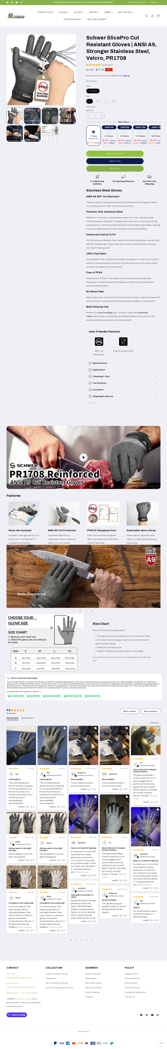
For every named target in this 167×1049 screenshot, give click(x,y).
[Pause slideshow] (92, 611)
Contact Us (130, 997)
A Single (93, 91)
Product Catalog (92, 974)
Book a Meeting (92, 992)
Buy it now (115, 169)
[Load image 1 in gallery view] (15, 116)
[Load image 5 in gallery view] (15, 133)
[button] (147, 16)
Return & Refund (132, 978)
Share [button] (94, 403)
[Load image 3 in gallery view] (50, 116)
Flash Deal (51, 978)
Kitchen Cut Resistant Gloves (59, 988)
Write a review (129, 711)
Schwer (86, 1031)
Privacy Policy (131, 983)
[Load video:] (83, 457)
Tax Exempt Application (135, 992)
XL (115, 102)
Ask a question (150, 711)
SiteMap (89, 997)
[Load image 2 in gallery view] (32, 116)
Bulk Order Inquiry (93, 983)
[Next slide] (86, 611)
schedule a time (23, 999)
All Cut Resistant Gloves (57, 983)
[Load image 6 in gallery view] (32, 133)
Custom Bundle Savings (57, 974)
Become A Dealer (93, 988)
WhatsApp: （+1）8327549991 (22, 993)
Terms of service (132, 988)
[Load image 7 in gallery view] (50, 133)
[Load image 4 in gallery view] (67, 116)
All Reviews (90, 978)
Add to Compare (115, 154)
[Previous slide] (74, 611)
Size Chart (91, 106)
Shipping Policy (131, 974)
